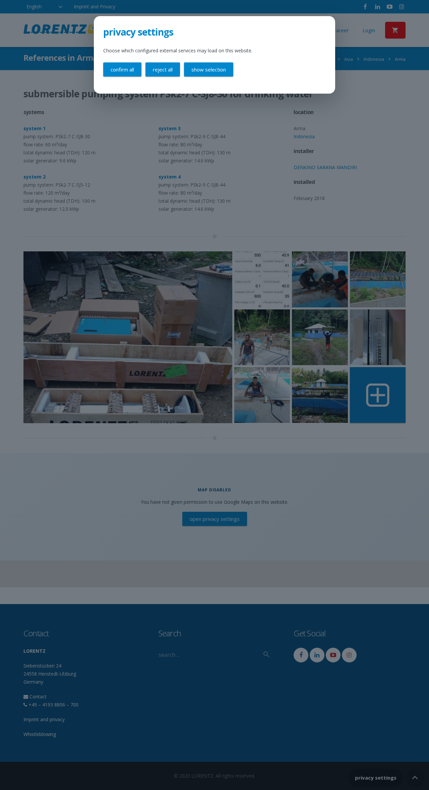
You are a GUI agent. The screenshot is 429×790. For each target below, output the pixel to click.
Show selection (208, 69)
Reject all (163, 69)
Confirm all (122, 69)
